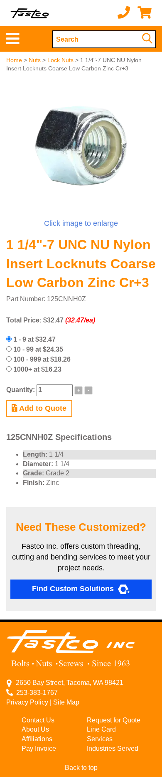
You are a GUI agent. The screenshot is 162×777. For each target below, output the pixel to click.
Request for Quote (113, 720)
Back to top (81, 767)
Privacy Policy (27, 702)
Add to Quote (41, 408)
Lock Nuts (60, 60)
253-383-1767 (35, 692)
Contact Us (38, 720)
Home (14, 60)
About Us (35, 729)
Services (100, 738)
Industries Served (112, 748)
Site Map (66, 702)
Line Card (101, 729)
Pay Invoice (39, 748)
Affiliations (37, 738)
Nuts (35, 60)
